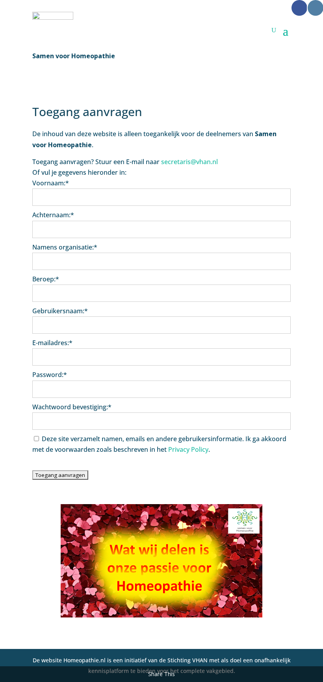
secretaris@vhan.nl (189, 161)
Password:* (49, 374)
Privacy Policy (188, 449)
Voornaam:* (50, 183)
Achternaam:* (53, 215)
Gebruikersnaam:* (60, 311)
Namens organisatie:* (64, 247)
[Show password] (279, 389)
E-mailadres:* (52, 342)
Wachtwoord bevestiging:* (71, 407)
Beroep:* (45, 279)
